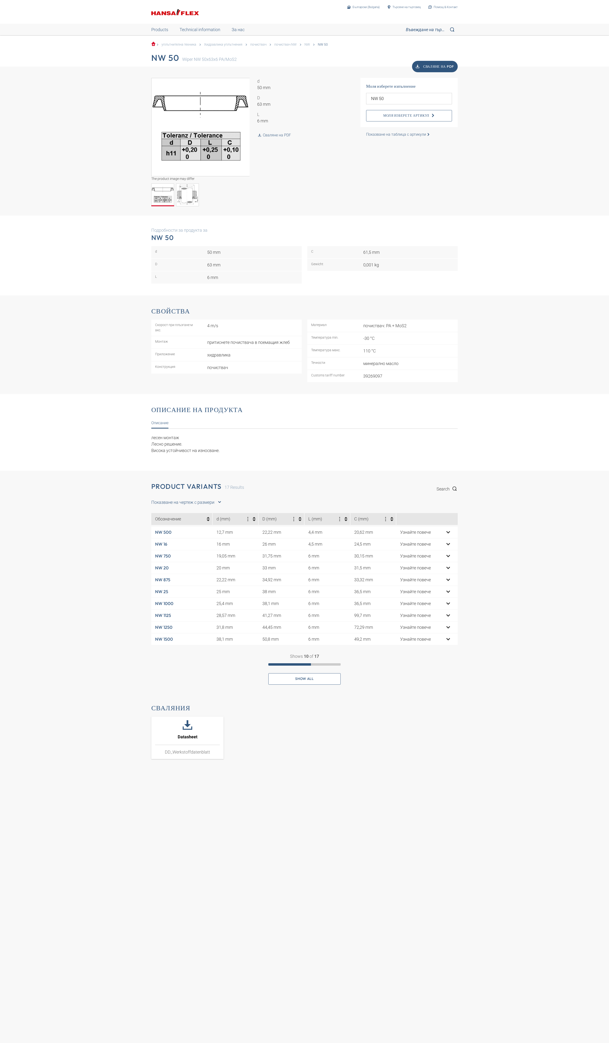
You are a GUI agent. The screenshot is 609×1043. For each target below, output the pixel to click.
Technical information (200, 29)
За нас (238, 29)
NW (307, 45)
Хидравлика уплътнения (223, 45)
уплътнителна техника (179, 45)
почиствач (258, 45)
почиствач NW (285, 45)
